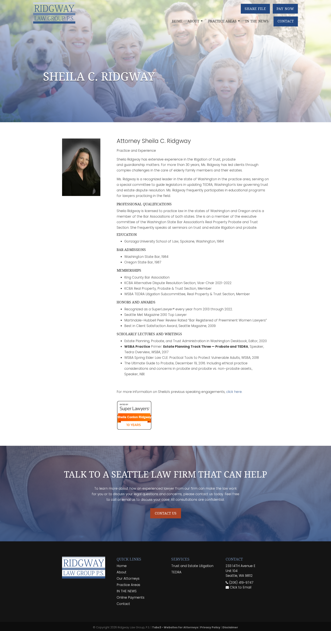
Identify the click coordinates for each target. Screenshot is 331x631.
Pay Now (285, 8)
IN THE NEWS (127, 591)
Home (177, 21)
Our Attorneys (128, 578)
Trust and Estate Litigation (192, 566)
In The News (257, 21)
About (193, 21)
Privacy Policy (210, 627)
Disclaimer (230, 627)
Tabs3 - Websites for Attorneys (175, 627)
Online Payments (130, 597)
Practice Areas (222, 21)
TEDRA (176, 572)
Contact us (165, 513)
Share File (255, 8)
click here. (234, 391)
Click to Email (240, 587)
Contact (286, 21)
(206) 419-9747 (240, 582)
